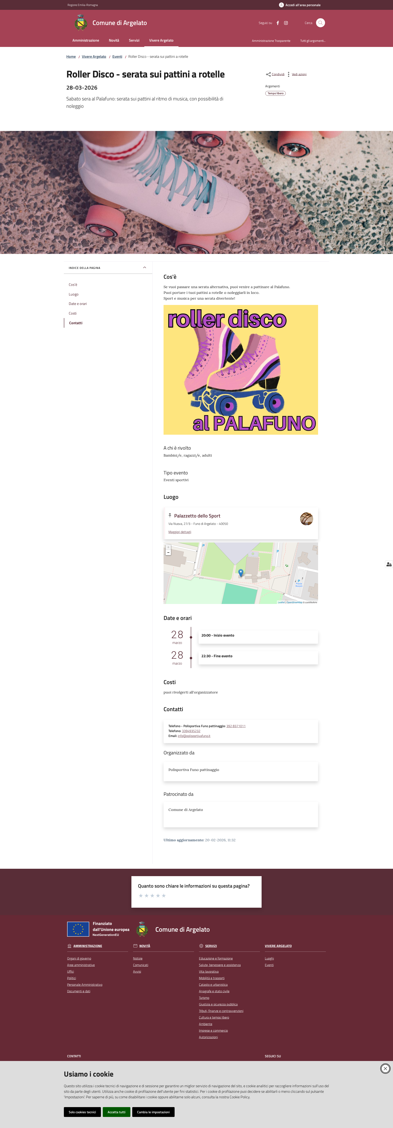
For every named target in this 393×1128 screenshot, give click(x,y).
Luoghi (269, 958)
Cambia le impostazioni (153, 1112)
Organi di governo (79, 958)
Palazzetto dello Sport (197, 515)
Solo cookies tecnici (82, 1112)
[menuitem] (86, 40)
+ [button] (168, 547)
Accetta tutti (116, 1112)
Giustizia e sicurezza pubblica (218, 1004)
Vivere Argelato (94, 56)
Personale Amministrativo (84, 984)
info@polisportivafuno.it (194, 735)
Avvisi (137, 971)
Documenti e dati (78, 991)
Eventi (117, 56)
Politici (71, 978)
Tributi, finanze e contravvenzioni (221, 1010)
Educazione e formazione (216, 958)
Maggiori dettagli (179, 531)
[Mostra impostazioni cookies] (389, 564)
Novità (144, 946)
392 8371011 (236, 725)
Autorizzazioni (208, 1037)
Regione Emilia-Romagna (83, 5)
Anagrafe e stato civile (214, 991)
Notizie (137, 958)
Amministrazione (87, 946)
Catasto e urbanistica (213, 984)
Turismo (204, 997)
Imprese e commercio (213, 1030)
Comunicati (140, 964)
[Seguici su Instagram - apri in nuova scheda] (284, 22)
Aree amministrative (81, 964)
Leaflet (281, 602)
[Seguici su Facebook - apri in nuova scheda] (276, 22)
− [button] (168, 552)
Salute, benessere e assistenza (220, 964)
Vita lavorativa (209, 971)
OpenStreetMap (294, 602)
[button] (320, 23)
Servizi (211, 946)
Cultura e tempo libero (214, 1017)
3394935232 (191, 730)
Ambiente (205, 1023)
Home (71, 56)
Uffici (70, 971)
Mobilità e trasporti (212, 978)
